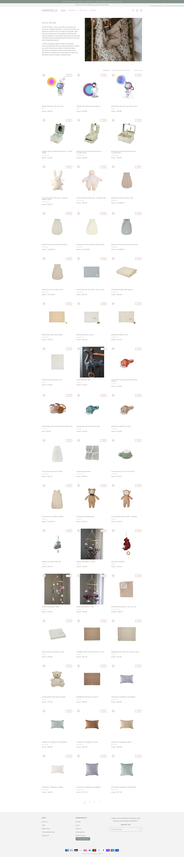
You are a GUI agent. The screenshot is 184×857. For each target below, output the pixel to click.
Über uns (45, 822)
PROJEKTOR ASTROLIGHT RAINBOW (88, 106)
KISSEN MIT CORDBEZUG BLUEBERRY (123, 697)
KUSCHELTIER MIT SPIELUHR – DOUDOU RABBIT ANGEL (55, 198)
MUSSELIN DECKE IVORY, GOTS (52, 379)
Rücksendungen (81, 835)
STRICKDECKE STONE (83, 471)
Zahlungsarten (80, 832)
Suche (77, 825)
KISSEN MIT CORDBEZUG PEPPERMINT (54, 742)
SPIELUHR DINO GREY (84, 379)
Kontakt (78, 822)
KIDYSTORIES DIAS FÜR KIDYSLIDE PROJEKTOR (57, 426)
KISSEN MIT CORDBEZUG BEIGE (121, 742)
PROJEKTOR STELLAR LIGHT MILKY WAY (124, 106)
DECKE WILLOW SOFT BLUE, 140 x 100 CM (90, 289)
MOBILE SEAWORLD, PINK (50, 606)
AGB (43, 825)
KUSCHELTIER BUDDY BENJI (85, 516)
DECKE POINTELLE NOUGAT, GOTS (53, 652)
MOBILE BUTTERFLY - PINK (85, 606)
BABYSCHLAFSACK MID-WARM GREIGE (54, 244)
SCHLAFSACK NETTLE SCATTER (52, 471)
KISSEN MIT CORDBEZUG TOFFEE (87, 742)
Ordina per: (106, 70)
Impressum (45, 835)
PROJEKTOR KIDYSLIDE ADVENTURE (88, 426)
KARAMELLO (89, 853)
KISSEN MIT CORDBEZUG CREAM (52, 787)
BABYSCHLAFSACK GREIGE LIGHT (122, 198)
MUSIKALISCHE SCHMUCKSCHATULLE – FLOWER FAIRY (89, 152)
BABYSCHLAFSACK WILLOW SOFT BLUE (124, 244)
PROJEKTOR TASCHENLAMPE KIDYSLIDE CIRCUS (124, 380)
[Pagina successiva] (99, 802)
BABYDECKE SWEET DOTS (119, 334)
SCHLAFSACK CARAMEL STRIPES (53, 516)
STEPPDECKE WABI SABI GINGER (122, 289)
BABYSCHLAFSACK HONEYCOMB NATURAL (90, 244)
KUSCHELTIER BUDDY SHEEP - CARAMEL (124, 516)
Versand (78, 828)
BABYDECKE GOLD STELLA (85, 334)
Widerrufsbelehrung (48, 832)
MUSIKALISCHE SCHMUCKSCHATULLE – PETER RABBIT (57, 152)
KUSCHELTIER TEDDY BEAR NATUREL (54, 697)
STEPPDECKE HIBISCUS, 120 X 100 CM (123, 606)
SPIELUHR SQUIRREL (118, 561)
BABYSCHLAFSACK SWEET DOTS (52, 289)
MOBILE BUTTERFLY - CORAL (86, 561)
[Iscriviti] (140, 829)
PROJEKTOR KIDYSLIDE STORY (121, 426)
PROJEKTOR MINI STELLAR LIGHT (53, 106)
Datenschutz (46, 828)
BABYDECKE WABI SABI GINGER (52, 334)
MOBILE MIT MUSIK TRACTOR (51, 561)
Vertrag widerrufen (83, 839)
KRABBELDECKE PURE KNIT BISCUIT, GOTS (90, 652)
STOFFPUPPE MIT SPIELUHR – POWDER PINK (91, 198)
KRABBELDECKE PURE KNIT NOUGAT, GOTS (125, 652)
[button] (64, 10)
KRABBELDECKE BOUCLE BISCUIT (87, 697)
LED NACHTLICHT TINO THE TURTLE (123, 471)
